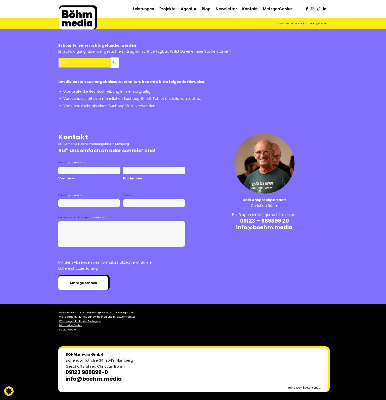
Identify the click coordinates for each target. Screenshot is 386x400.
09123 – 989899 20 (264, 220)
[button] (9, 391)
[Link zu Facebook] (307, 9)
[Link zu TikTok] (319, 9)
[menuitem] (143, 9)
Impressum (295, 387)
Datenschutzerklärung (78, 268)
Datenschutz (312, 387)
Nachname (132, 178)
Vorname (66, 178)
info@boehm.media (264, 227)
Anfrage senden (83, 283)
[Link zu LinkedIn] (325, 9)
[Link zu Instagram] (313, 9)
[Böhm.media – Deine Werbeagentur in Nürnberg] (78, 13)
